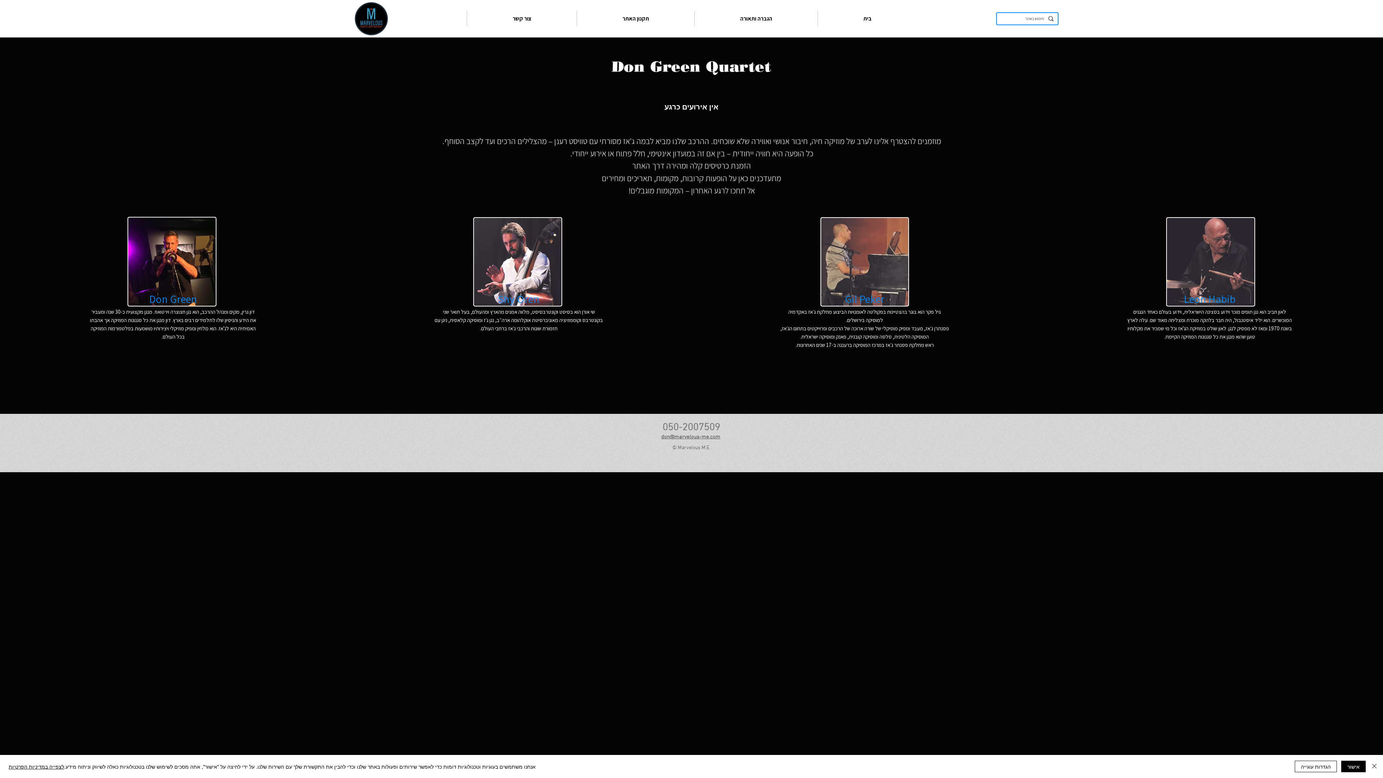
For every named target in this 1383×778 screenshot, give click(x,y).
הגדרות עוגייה (1316, 766)
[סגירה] (1374, 766)
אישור (1353, 766)
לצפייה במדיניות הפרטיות (36, 766)
